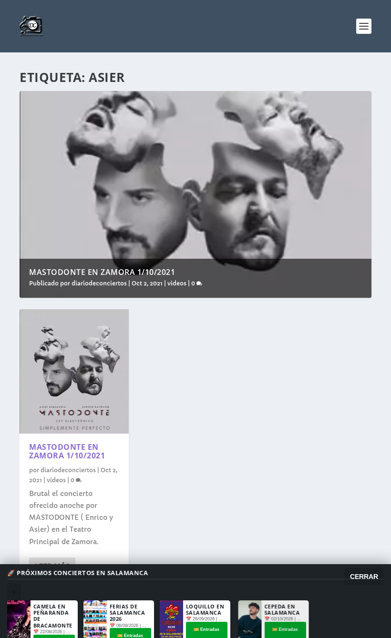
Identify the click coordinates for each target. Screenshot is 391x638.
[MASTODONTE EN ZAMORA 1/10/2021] (74, 371)
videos (176, 283)
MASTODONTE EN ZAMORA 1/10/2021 (102, 272)
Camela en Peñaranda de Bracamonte (52, 616)
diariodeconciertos (99, 283)
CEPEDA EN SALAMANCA (280, 609)
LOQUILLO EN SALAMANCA (205, 609)
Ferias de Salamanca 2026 (127, 612)
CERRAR (364, 576)
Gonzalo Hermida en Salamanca (356, 612)
